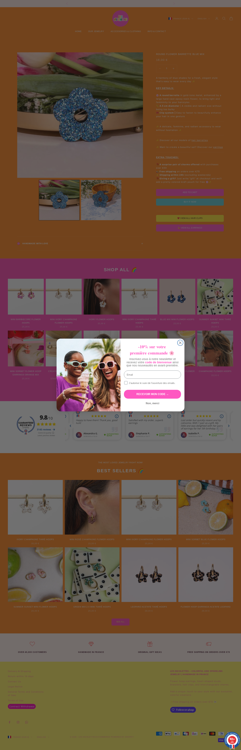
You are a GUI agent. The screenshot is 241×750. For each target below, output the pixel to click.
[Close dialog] (180, 343)
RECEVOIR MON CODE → (152, 394)
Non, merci (152, 403)
